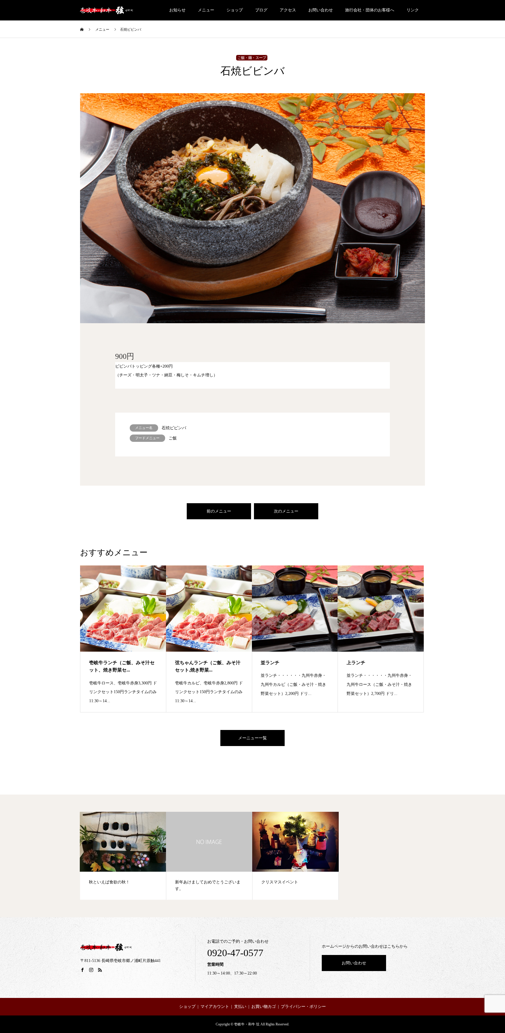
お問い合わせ (320, 10)
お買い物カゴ (263, 1006)
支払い (240, 1006)
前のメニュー (219, 511)
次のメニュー (286, 511)
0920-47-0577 (235, 952)
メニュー (206, 10)
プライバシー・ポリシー (303, 1006)
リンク (413, 10)
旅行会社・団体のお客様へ (369, 10)
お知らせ (177, 10)
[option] (252, 208)
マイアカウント (214, 1006)
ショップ (234, 10)
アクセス (288, 10)
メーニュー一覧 (252, 738)
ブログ (261, 10)
